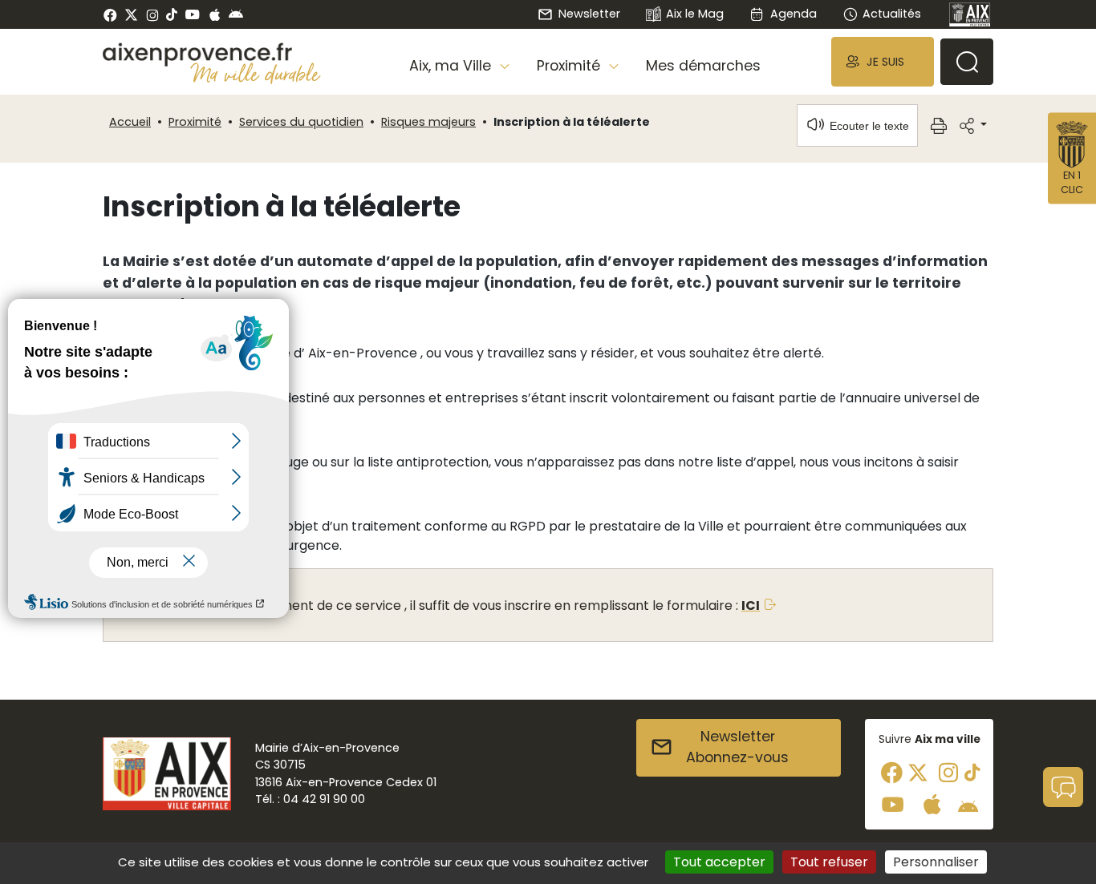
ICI (750, 605)
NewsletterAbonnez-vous (737, 747)
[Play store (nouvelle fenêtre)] (236, 14)
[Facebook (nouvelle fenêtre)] (110, 14)
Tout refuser (829, 862)
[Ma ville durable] (255, 73)
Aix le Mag (695, 14)
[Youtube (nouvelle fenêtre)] (192, 14)
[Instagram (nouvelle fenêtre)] (152, 14)
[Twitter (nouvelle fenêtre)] (131, 14)
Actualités (892, 14)
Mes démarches (703, 65)
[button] (882, 61)
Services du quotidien (301, 122)
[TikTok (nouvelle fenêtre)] (171, 14)
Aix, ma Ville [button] (452, 65)
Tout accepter (719, 862)
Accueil (130, 122)
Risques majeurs (428, 122)
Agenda (793, 14)
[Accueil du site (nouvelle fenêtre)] (212, 54)
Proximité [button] (570, 65)
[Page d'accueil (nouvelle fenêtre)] (970, 14)
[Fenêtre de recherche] (966, 61)
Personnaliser (936, 862)
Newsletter (588, 14)
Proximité (194, 122)
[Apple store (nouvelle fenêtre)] (214, 14)
